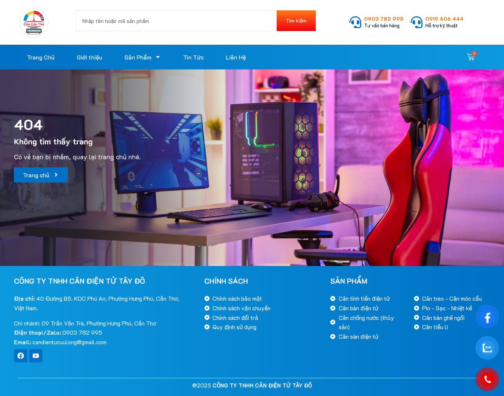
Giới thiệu (89, 57)
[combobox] (176, 20)
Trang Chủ (41, 57)
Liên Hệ (236, 57)
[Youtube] (35, 355)
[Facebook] (20, 355)
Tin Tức (193, 57)
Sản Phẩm (137, 57)
